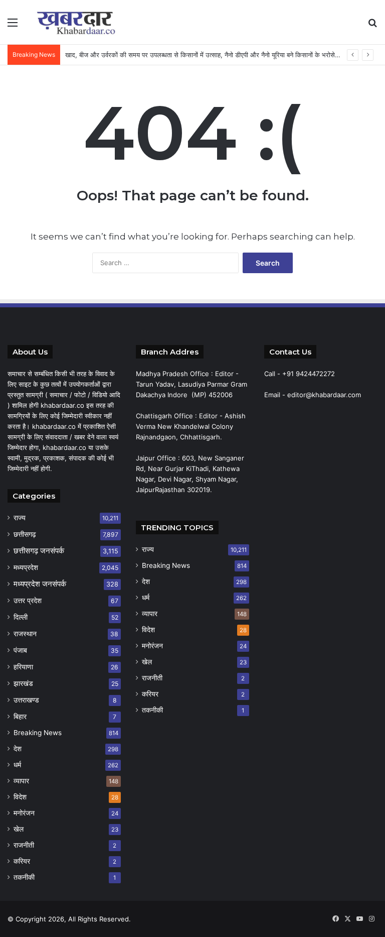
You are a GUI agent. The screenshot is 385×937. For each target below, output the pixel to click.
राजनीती (24, 845)
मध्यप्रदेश (26, 567)
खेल (19, 829)
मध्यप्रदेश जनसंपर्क (40, 584)
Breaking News (38, 733)
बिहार (20, 716)
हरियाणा (23, 666)
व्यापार (21, 781)
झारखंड (23, 683)
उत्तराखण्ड (26, 699)
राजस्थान (25, 633)
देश (18, 749)
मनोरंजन (24, 813)
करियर (22, 861)
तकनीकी (24, 877)
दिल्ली (21, 617)
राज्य (20, 518)
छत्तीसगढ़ (25, 534)
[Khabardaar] (78, 22)
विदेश (20, 797)
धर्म (17, 765)
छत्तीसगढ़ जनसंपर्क (39, 550)
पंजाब (20, 650)
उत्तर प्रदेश (28, 600)
